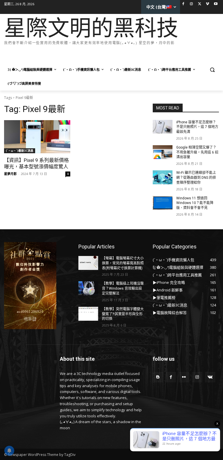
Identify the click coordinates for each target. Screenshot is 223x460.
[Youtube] (215, 4)
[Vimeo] (207, 4)
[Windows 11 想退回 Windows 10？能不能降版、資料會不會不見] (162, 203)
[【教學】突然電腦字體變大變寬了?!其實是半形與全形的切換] (88, 314)
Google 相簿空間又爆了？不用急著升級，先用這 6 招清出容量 (197, 152)
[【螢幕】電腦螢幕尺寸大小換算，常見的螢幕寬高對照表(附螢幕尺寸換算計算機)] (88, 263)
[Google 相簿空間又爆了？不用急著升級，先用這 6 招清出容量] (162, 152)
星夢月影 (10, 174)
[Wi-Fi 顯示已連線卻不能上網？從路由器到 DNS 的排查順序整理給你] (162, 177)
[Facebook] (183, 4)
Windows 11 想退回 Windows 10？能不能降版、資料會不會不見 (194, 203)
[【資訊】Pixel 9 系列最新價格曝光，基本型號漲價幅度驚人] (37, 136)
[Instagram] (191, 4)
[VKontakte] (210, 377)
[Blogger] (158, 377)
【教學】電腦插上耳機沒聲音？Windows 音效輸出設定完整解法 (123, 288)
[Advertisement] (109, 55)
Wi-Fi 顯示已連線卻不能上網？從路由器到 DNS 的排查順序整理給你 (196, 178)
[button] (212, 70)
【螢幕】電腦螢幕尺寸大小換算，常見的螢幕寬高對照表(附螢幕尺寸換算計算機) (123, 263)
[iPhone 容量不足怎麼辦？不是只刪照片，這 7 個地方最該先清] (162, 127)
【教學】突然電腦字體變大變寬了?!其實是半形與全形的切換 (123, 314)
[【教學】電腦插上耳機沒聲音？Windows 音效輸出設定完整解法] (88, 288)
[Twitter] (199, 4)
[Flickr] (184, 377)
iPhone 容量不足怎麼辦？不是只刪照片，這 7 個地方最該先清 (197, 127)
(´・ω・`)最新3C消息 (19, 151)
